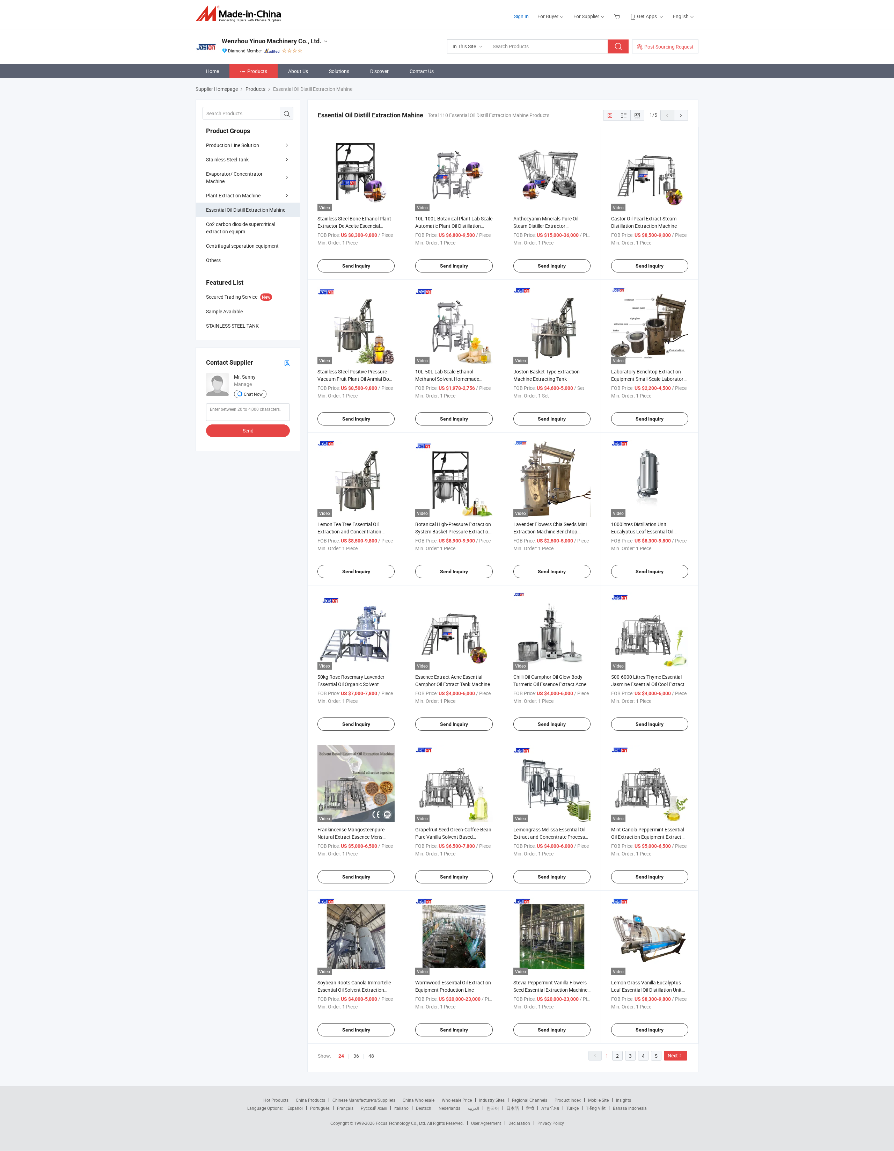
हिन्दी (530, 1108)
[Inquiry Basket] (618, 16)
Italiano (401, 1108)
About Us (298, 71)
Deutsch (423, 1108)
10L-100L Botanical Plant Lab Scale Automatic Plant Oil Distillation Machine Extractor (453, 225)
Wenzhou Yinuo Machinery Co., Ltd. (271, 41)
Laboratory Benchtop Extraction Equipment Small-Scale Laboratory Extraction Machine (648, 378)
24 (341, 1056)
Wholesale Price (457, 1100)
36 (356, 1055)
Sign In (521, 16)
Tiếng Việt (596, 1108)
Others (213, 260)
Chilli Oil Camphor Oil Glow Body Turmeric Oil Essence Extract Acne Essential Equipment (549, 684)
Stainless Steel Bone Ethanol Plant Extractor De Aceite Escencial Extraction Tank (354, 225)
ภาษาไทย (550, 1108)
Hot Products (275, 1100)
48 (371, 1055)
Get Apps (647, 16)
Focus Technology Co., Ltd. (401, 1123)
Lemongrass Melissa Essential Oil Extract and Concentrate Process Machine (549, 836)
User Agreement (486, 1123)
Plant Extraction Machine (233, 195)
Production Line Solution (232, 145)
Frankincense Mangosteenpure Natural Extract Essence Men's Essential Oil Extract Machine (350, 836)
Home (212, 71)
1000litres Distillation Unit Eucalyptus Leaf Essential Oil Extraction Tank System (642, 531)
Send (248, 430)
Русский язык (374, 1108)
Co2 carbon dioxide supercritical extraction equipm (240, 228)
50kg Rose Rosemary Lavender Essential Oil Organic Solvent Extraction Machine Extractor (350, 684)
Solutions (339, 71)
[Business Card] (287, 362)
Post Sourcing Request (669, 46)
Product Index (568, 1100)
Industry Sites (492, 1100)
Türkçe (572, 1108)
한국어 (492, 1108)
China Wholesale (418, 1100)
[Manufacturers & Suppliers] (240, 14)
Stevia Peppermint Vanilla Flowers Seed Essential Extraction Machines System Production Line (551, 989)
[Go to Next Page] (681, 115)
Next (673, 1055)
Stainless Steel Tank (227, 159)
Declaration (519, 1123)
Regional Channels (529, 1100)
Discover (379, 71)
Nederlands (449, 1108)
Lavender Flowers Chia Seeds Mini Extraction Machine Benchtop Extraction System (550, 531)
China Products (310, 1100)
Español (295, 1108)
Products (257, 71)
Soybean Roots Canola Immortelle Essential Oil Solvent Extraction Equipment (354, 989)
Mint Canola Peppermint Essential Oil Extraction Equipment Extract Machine (647, 836)
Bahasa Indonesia (630, 1108)
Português (320, 1108)
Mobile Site (598, 1100)
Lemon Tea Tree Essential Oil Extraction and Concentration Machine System (349, 531)
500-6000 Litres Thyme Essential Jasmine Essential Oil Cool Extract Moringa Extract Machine (647, 684)
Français (345, 1108)
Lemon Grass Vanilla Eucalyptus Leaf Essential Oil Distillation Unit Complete (646, 989)
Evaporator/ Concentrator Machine (234, 177)
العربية (473, 1108)
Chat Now (253, 394)
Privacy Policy (550, 1123)
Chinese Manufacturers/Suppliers (363, 1100)
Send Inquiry (356, 266)
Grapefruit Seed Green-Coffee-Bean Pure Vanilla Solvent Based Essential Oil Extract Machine (453, 836)
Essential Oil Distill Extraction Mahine (245, 209)
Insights (623, 1100)
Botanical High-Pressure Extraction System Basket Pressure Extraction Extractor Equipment (453, 531)
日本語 (512, 1108)
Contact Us (422, 71)
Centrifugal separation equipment (242, 245)
